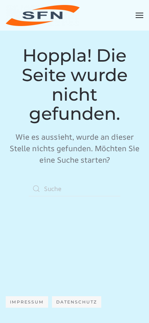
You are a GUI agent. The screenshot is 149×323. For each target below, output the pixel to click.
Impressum (27, 302)
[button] (139, 15)
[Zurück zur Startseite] (43, 15)
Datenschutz (76, 302)
